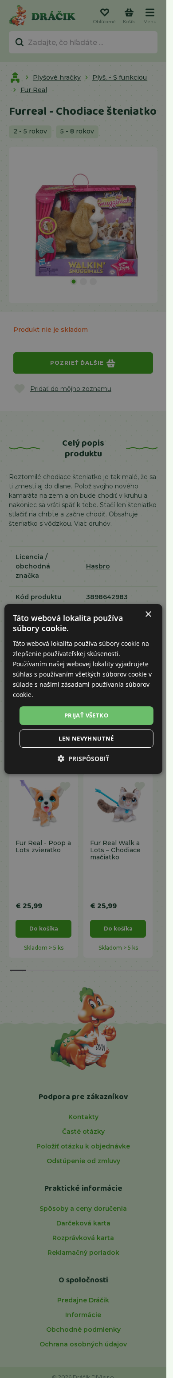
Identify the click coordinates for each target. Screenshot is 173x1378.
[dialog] (83, 689)
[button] (83, 758)
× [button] (148, 614)
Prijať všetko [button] (86, 715)
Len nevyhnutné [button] (86, 738)
